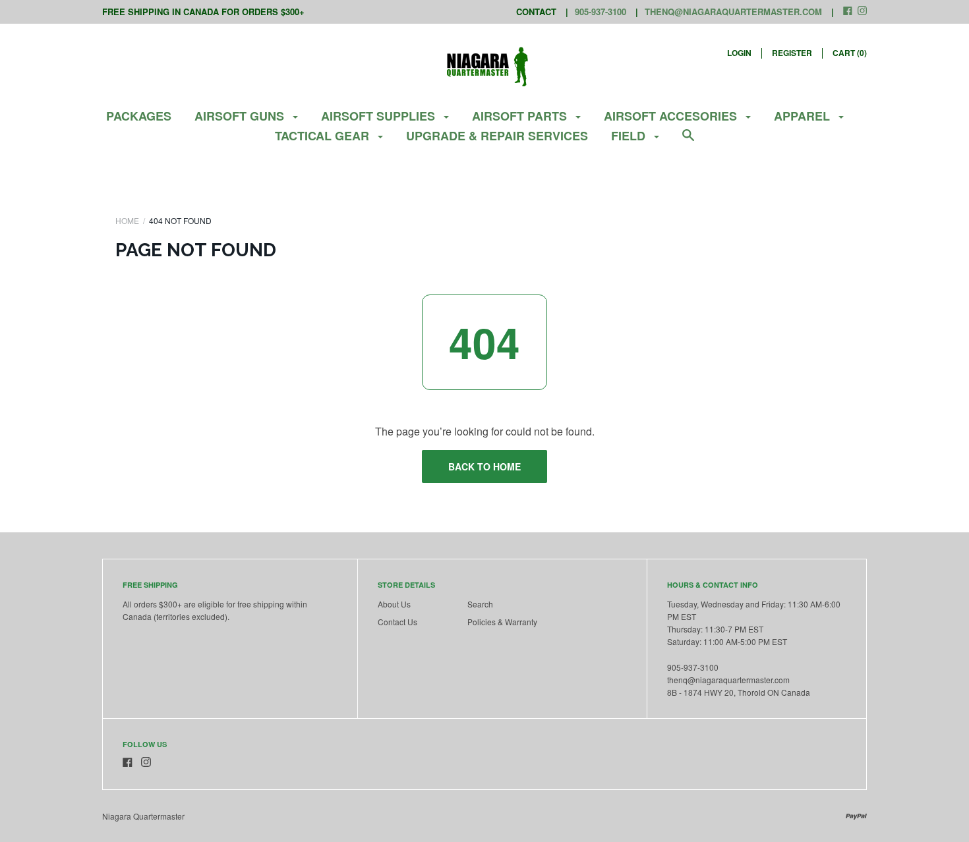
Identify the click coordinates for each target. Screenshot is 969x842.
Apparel (803, 116)
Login (739, 53)
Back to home (484, 466)
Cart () (850, 53)
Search (480, 603)
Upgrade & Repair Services (497, 135)
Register (792, 53)
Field (630, 135)
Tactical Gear (323, 135)
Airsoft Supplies (379, 116)
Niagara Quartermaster (143, 816)
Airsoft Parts (521, 116)
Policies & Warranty (502, 621)
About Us (394, 603)
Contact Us (397, 621)
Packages (138, 116)
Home (127, 220)
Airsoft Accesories (672, 116)
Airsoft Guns (240, 116)
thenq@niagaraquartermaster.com (733, 11)
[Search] (688, 141)
